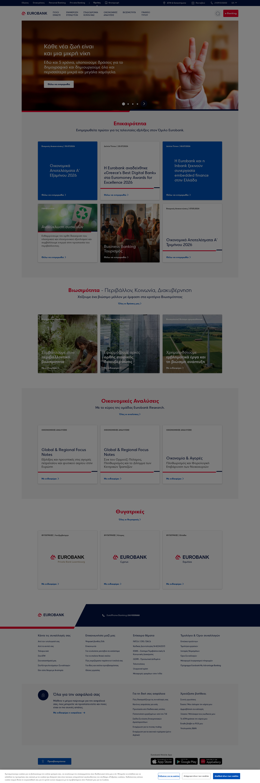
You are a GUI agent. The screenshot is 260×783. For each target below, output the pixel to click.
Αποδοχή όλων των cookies (226, 776)
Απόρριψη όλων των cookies (196, 776)
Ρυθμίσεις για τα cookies (169, 776)
